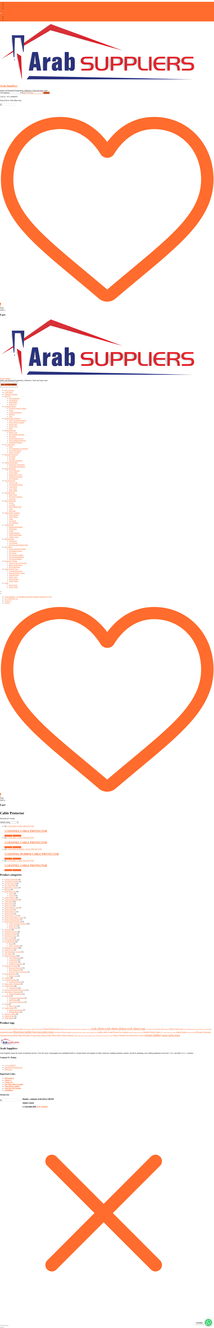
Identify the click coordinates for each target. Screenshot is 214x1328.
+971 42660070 (10, 5)
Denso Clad (8, 906)
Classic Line (13, 483)
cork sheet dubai (115, 1028)
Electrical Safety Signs (17, 573)
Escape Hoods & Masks (17, 549)
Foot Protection (9, 481)
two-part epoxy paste (107, 1035)
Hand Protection (10, 469)
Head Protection (10, 430)
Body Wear (13, 495)
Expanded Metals (10, 940)
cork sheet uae (136, 1028)
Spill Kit (7, 396)
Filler (11, 428)
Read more (8, 836)
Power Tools (13, 587)
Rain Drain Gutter (44, 1035)
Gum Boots (13, 487)
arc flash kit (9, 1029)
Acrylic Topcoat (10, 883)
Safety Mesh (13, 517)
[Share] (5, 1325)
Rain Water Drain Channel (63, 1035)
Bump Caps (13, 432)
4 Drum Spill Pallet (11, 879)
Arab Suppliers (8, 85)
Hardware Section (10, 561)
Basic (11, 447)
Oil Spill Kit (13, 400)
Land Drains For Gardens (118, 1032)
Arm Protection (14, 471)
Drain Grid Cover (176, 1029)
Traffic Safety (9, 525)
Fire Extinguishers (15, 559)
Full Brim (12, 436)
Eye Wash (12, 521)
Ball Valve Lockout (11, 887)
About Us (7, 601)
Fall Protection (9, 493)
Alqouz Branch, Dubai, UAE (14, 3)
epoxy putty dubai (206, 1029)
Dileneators (13, 529)
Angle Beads (13, 988)
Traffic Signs (13, 581)
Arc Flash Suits (9, 885)
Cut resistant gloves (151, 1029)
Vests (11, 509)
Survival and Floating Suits (18, 545)
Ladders (7, 978)
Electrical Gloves (10, 936)
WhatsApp (8, 9)
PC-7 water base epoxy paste (168, 1032)
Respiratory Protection (17, 465)
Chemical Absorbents (16, 998)
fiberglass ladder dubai (43, 1032)
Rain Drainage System (28, 1035)
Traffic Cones (14, 537)
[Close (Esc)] (7, 1325)
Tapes (11, 519)
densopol (166, 1029)
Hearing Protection (11, 455)
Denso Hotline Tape (11, 908)
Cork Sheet (8, 392)
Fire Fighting (13, 479)
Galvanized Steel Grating (63, 1032)
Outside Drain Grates (151, 1032)
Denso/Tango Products (12, 418)
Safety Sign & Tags (11, 569)
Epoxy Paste (8, 938)
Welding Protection (15, 477)
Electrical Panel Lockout (17, 408)
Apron (11, 503)
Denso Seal (13, 424)
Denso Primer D (10, 912)
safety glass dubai (96, 1035)
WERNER (141, 1035)
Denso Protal (9, 914)
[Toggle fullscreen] (3, 1325)
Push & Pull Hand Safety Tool (15, 990)
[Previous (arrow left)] (1, 1327)
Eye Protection (9, 445)
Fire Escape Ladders (16, 555)
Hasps (11, 410)
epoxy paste (198, 1029)
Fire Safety (8, 547)
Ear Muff (12, 457)
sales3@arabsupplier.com (13, 7)
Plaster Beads (9, 986)
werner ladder (152, 1035)
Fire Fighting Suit (15, 507)
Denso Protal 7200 (11, 916)
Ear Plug (12, 459)
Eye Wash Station (15, 451)
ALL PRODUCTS (11, 599)
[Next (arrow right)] (3, 1327)
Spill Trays (12, 404)
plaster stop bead (191, 1032)
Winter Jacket (9, 1016)
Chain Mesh (13, 473)
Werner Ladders (10, 1014)
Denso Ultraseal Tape (12, 920)
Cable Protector (9, 898)
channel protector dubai (74, 1029)
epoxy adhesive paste (189, 1029)
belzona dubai (18, 1029)
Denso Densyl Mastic (16, 422)
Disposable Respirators (17, 467)
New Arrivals (9, 390)
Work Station (9, 1018)
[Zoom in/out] (1, 1325)
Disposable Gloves (15, 475)
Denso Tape (13, 426)
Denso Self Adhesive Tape (13, 918)
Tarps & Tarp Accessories (18, 563)
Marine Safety (9, 539)
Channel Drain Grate (51, 1029)
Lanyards (12, 499)
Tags (10, 416)
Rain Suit (12, 511)
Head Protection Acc (16, 439)
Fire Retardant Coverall (12, 952)
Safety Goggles (14, 453)
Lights (11, 531)
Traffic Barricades (15, 535)
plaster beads (181, 1032)
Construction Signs (15, 571)
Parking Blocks (14, 533)
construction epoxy (85, 1029)
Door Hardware (14, 567)
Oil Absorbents (14, 398)
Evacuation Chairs (15, 551)
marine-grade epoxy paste (136, 1032)
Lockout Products (15, 412)
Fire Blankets (13, 523)
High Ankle (13, 491)
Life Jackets (13, 543)
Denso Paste (8, 910)
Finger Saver (8, 950)
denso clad (160, 1029)
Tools (6, 583)
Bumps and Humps (16, 527)
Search (46, 93)
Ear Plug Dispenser (16, 461)
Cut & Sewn (13, 962)
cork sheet (97, 1028)
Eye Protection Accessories (18, 449)
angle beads (3, 1029)
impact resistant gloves (91, 1032)
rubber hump (77, 1035)
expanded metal (6, 1032)
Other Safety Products (12, 513)
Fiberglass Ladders (11, 948)
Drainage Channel (10, 394)
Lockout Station (10, 406)
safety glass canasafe (86, 1035)
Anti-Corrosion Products (17, 420)
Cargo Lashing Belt (11, 900)
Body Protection (10, 501)
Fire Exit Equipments (16, 557)
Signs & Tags (13, 579)
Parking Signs (14, 575)
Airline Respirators (11, 463)
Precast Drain (12, 1035)
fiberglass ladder (22, 1031)
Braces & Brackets (15, 565)
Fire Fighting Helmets (16, 434)
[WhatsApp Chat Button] (208, 1322)
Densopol (7, 930)
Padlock (12, 414)
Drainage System (10, 934)
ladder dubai (103, 1032)
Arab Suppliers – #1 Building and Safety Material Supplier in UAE (28, 597)
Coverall (12, 505)
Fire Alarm (12, 553)
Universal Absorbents (16, 1002)
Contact (7, 603)
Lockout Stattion (10, 980)
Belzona (7, 890)
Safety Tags (13, 577)
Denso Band (8, 904)
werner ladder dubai (170, 1035)
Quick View (17, 836)
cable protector (27, 1029)
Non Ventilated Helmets (17, 441)
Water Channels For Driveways (125, 1035)
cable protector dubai (36, 1029)
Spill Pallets (13, 402)
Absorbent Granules (11, 881)
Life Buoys (13, 541)
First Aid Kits (13, 515)
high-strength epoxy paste (78, 1032)
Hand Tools (13, 585)
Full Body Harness (15, 497)
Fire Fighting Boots (16, 485)
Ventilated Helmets (15, 443)
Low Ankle (13, 489)
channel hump (63, 1029)
